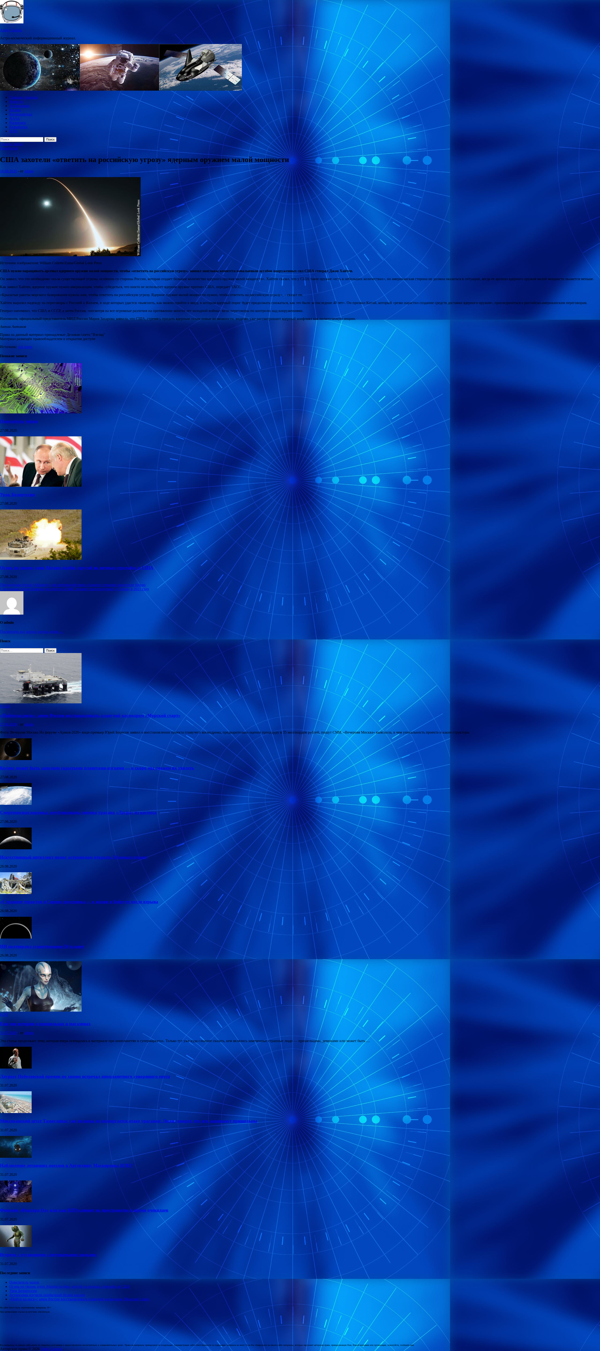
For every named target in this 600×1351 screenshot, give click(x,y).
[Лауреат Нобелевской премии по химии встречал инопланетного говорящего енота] (16, 1067)
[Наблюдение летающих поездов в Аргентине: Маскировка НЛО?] (16, 1156)
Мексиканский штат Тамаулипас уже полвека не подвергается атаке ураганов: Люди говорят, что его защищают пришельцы (128, 1120)
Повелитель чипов (19, 421)
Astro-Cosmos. (11, 30)
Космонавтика (20, 114)
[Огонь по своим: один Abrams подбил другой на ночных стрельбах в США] (41, 558)
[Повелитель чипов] (41, 412)
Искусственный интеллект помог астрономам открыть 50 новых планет (73, 857)
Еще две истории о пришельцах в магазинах (45, 1023)
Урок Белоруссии (17, 494)
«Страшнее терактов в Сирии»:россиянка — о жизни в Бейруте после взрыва (79, 901)
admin (29, 171)
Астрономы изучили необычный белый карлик (47, 1295)
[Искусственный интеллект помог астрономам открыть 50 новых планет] (16, 848)
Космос (15, 110)
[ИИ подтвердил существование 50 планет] (16, 937)
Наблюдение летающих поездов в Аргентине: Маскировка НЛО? (66, 1165)
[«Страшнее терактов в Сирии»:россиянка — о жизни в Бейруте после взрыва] (16, 893)
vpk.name (25, 347)
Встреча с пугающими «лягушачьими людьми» (48, 1254)
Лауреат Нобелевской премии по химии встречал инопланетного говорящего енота (85, 1076)
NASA (14, 118)
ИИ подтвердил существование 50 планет (42, 946)
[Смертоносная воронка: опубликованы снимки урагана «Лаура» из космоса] (16, 803)
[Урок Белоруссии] (41, 485)
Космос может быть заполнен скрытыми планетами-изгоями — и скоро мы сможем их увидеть (97, 767)
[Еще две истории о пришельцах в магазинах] (41, 1010)
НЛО (13, 131)
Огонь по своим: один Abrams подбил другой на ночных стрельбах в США (76, 567)
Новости (16, 102)
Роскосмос (17, 123)
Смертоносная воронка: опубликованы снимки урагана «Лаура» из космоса (78, 812)
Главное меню (11, 144)
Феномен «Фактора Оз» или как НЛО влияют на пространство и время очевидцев (84, 1210)
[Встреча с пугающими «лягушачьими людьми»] (16, 1246)
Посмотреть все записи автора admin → (31, 632)
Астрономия (19, 106)
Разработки (18, 127)
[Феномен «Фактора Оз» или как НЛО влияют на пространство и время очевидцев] (16, 1201)
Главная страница (23, 97)
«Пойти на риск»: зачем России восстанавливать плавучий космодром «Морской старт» (90, 715)
